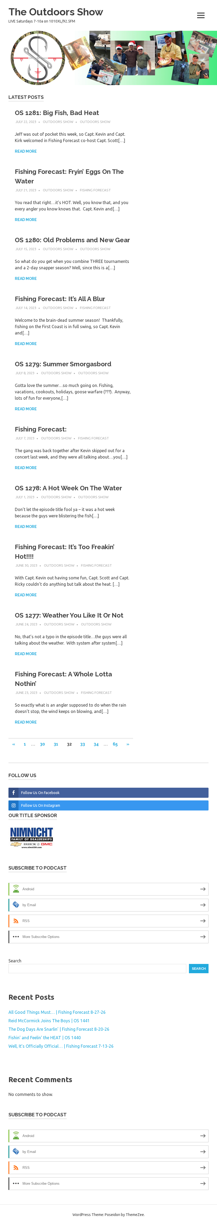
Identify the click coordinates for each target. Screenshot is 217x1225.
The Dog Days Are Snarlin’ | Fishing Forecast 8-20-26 (58, 1029)
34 (96, 744)
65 (115, 744)
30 (42, 744)
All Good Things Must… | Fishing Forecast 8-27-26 (57, 1012)
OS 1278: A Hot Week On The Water (68, 488)
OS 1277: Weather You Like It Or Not (69, 615)
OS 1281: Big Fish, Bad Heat (57, 113)
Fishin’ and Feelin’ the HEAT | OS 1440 (44, 1037)
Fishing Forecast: (41, 429)
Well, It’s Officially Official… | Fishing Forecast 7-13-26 (61, 1046)
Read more (26, 151)
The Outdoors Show (55, 12)
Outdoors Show (58, 122)
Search (14, 960)
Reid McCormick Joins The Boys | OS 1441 (49, 1020)
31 (56, 744)
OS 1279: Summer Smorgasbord (63, 364)
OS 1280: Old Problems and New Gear (72, 240)
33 (82, 744)
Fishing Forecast (95, 190)
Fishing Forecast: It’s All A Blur (60, 299)
